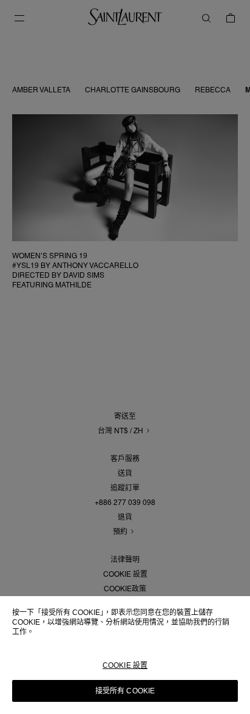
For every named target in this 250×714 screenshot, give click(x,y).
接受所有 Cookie (125, 691)
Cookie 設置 (125, 665)
